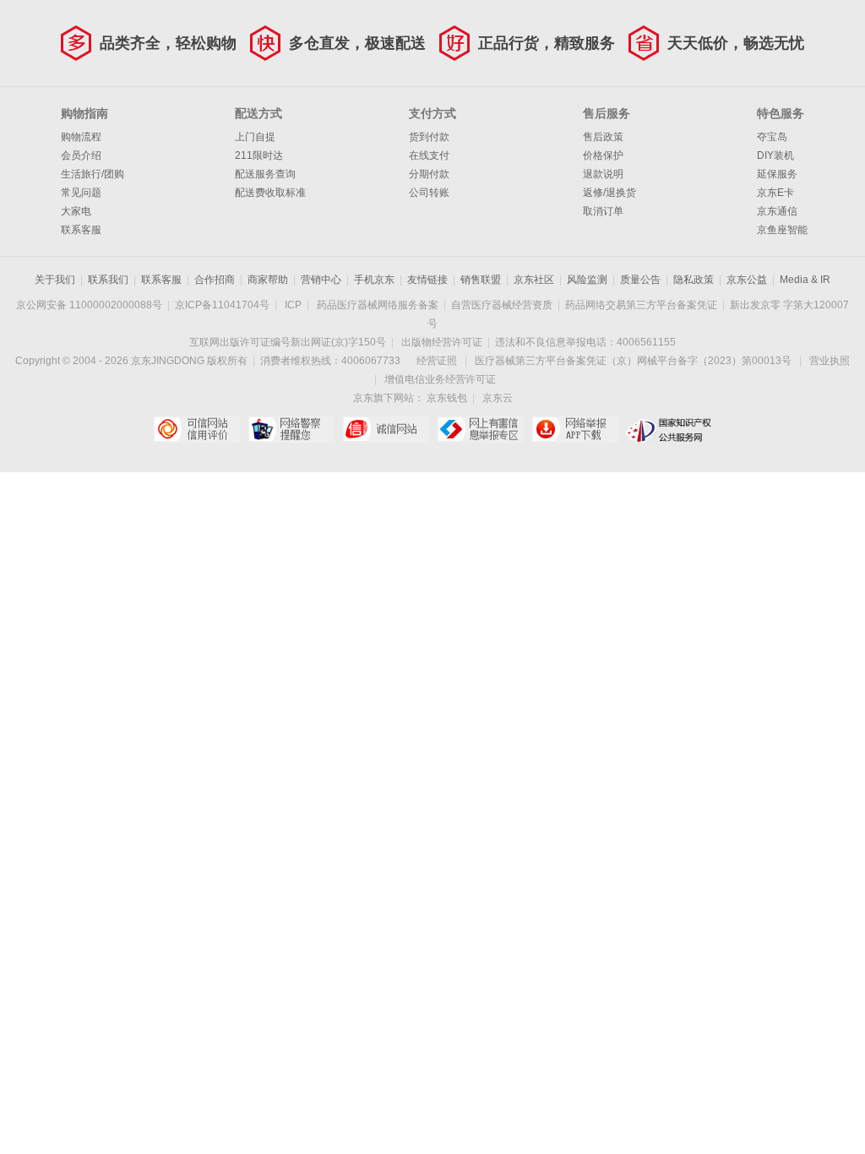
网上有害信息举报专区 (480, 429)
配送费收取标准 (270, 193)
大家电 (76, 211)
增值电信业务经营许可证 (440, 379)
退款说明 (603, 174)
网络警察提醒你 (291, 429)
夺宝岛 (772, 137)
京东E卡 (775, 193)
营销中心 (321, 280)
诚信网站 (385, 429)
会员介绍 (81, 155)
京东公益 (746, 280)
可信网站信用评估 (196, 429)
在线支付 (429, 155)
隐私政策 (693, 280)
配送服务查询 (265, 174)
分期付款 (429, 174)
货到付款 (429, 137)
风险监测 (587, 280)
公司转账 (429, 193)
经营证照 (436, 361)
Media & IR (805, 280)
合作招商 (214, 280)
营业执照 (829, 361)
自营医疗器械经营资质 (501, 305)
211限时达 (259, 155)
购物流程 (81, 137)
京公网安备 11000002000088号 (89, 305)
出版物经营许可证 (441, 342)
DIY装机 (775, 155)
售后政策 (603, 137)
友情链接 (427, 280)
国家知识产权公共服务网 (669, 429)
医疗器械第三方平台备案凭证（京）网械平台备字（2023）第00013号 (633, 361)
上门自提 (255, 137)
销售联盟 (480, 280)
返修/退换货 (609, 193)
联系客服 (81, 230)
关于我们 (55, 280)
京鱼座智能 (782, 230)
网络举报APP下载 (574, 429)
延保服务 (777, 174)
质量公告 (640, 280)
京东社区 (534, 280)
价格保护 (603, 155)
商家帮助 (268, 280)
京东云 (497, 398)
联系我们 (108, 280)
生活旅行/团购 (92, 174)
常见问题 (81, 193)
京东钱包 (447, 398)
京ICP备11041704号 (222, 305)
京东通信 (777, 211)
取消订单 (603, 211)
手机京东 (374, 280)
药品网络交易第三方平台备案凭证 (641, 305)
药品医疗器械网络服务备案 (377, 305)
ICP (293, 305)
